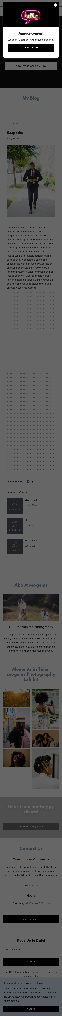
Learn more (31, 47)
